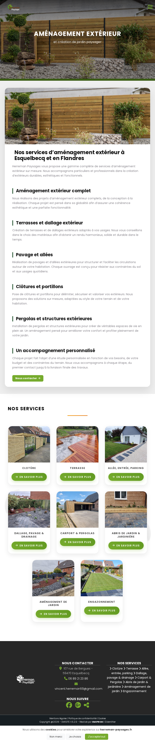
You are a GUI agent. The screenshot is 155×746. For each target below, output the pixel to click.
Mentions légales (58, 718)
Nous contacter (26, 378)
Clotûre (117, 668)
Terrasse (131, 668)
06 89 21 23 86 (78, 679)
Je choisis (75, 736)
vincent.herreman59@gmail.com (78, 689)
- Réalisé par (90, 721)
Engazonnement (134, 691)
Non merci (56, 736)
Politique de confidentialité (82, 718)
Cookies (102, 718)
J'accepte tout (96, 736)
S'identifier (110, 721)
